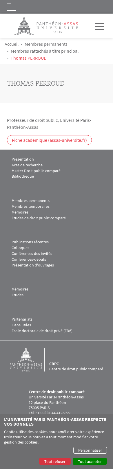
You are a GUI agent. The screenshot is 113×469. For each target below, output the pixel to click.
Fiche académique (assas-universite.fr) (49, 140)
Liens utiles (21, 325)
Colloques (20, 247)
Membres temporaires (31, 206)
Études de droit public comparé (39, 218)
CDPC (54, 363)
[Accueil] (29, 359)
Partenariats (22, 319)
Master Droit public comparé (36, 170)
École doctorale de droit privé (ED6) (42, 330)
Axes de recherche (27, 165)
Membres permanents (46, 44)
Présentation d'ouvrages (33, 265)
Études (17, 295)
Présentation (23, 159)
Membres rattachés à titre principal (45, 51)
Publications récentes (30, 242)
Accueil (12, 44)
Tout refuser (54, 461)
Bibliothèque (23, 176)
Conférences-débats (29, 259)
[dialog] (56, 441)
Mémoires (20, 212)
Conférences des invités (32, 253)
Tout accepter (90, 461)
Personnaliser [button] (90, 450)
